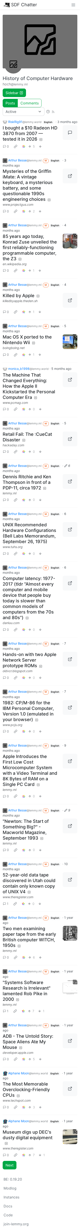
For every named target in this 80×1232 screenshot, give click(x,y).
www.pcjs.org (12, 725)
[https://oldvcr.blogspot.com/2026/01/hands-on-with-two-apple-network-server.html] (70, 659)
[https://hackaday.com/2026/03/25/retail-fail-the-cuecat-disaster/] (70, 439)
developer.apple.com (18, 1052)
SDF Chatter (24, 4)
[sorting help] (48, 111)
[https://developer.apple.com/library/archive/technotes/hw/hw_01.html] (70, 1040)
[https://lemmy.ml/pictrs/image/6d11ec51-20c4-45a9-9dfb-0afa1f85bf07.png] (70, 826)
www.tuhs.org (13, 547)
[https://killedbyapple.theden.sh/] (70, 300)
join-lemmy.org (16, 1224)
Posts (10, 103)
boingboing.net (14, 348)
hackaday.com (13, 445)
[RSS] (53, 111)
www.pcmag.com (15, 402)
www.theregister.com (18, 897)
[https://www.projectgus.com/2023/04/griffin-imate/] (70, 176)
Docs (8, 1206)
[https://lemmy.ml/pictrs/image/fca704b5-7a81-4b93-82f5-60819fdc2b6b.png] (70, 481)
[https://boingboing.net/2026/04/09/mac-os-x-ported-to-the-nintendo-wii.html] (70, 341)
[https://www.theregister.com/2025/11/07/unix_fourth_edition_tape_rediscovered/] (70, 879)
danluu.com (11, 623)
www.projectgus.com (18, 204)
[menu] (73, 4)
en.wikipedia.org (15, 264)
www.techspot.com (17, 1100)
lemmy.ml (9, 493)
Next (10, 1165)
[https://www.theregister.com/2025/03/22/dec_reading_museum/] (70, 1136)
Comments (29, 103)
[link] (15, 146)
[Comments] (70, 132)
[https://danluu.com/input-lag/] (70, 583)
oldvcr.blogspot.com (17, 671)
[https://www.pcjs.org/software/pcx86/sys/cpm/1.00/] (70, 707)
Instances (11, 1197)
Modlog (10, 1188)
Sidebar (12, 93)
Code (8, 1215)
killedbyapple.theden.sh (20, 301)
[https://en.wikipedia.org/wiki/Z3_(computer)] (70, 241)
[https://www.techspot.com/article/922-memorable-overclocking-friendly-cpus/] (70, 1088)
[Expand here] (70, 933)
